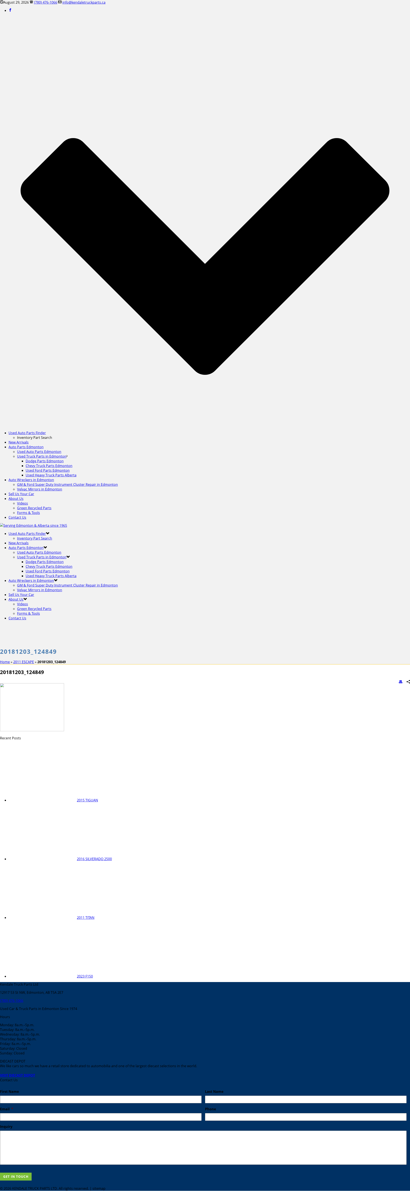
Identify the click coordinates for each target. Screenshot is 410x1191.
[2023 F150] (43, 976)
